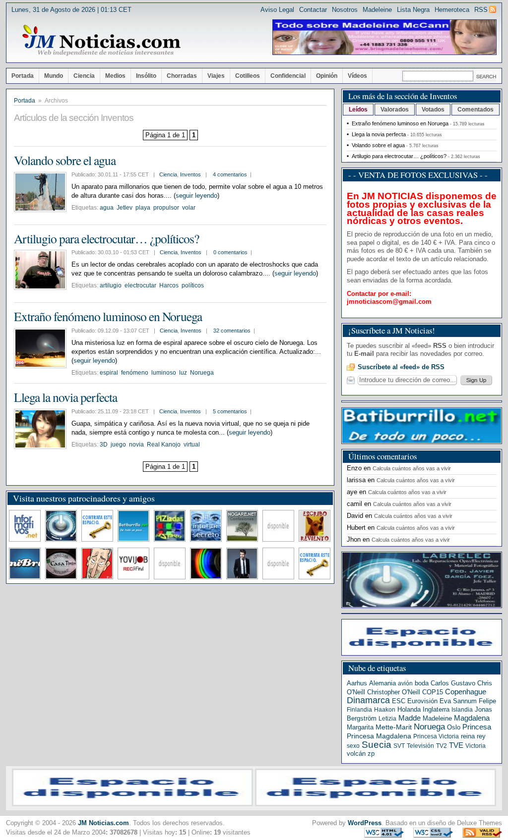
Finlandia (359, 709)
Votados (433, 109)
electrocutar (140, 285)
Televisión (420, 745)
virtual (192, 445)
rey (481, 736)
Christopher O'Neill (393, 692)
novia (136, 445)
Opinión (326, 75)
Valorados (395, 109)
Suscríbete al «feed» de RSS (401, 367)
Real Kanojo (164, 445)
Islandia (462, 709)
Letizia (387, 718)
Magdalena (472, 718)
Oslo (453, 727)
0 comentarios (230, 252)
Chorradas (182, 75)
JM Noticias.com (103, 823)
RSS (481, 9)
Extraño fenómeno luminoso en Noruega (108, 316)
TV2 (441, 745)
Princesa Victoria (436, 736)
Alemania (382, 683)
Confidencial (288, 75)
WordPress (364, 823)
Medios (115, 75)
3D (104, 445)
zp (371, 753)
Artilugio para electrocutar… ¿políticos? (106, 238)
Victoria (475, 745)
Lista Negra (413, 9)
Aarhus (357, 683)
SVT (399, 745)
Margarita (360, 727)
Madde (409, 718)
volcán (356, 753)
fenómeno (134, 373)
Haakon (384, 709)
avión (405, 683)
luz (183, 373)
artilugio (111, 285)
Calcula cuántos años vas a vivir (412, 468)
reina (468, 736)
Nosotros (345, 9)
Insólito (146, 75)
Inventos (190, 174)
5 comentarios (230, 411)
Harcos (169, 285)
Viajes (216, 75)
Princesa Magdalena (379, 736)
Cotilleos (247, 75)
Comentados (475, 109)
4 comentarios (230, 174)
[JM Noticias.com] (101, 40)
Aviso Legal (277, 9)
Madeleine (377, 9)
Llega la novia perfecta (65, 397)
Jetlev (124, 208)
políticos (193, 285)
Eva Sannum (458, 701)
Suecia (376, 744)
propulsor (166, 208)
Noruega (202, 373)
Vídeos (357, 75)
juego (118, 445)
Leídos (358, 109)
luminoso (163, 373)
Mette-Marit (394, 727)
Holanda (409, 709)
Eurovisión (422, 701)
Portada (22, 75)
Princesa (476, 727)
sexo (353, 745)
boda (422, 683)
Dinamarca (368, 700)
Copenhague (465, 691)
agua (107, 208)
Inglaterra (436, 709)
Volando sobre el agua (65, 160)
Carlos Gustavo (453, 683)
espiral (109, 373)
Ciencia (84, 75)
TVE (456, 745)
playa (142, 208)
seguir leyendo (196, 195)
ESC (398, 701)
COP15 (432, 692)
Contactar (313, 9)
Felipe (487, 701)
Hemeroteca (452, 9)
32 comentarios (232, 331)
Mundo (53, 75)
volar (188, 208)
